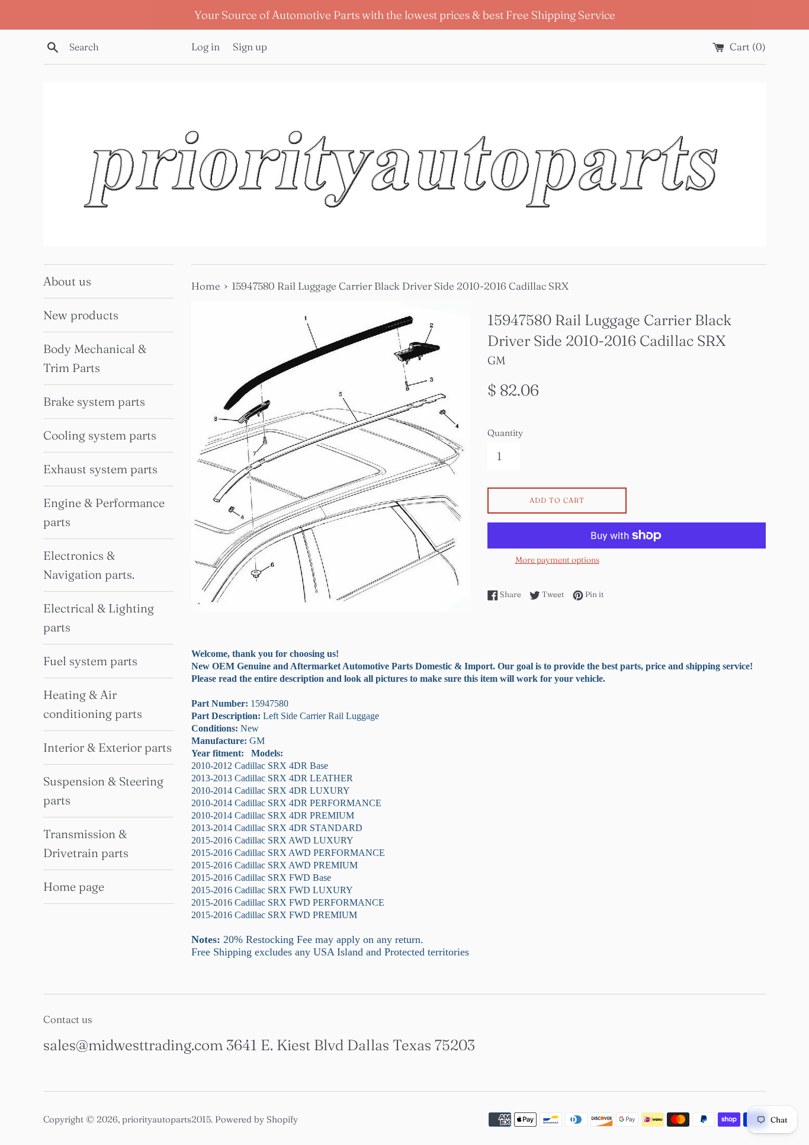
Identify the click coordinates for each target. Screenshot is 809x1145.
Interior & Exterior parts (107, 747)
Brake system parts (94, 401)
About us (67, 281)
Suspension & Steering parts (103, 790)
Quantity (505, 432)
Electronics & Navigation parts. (88, 565)
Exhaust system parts (100, 468)
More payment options (557, 559)
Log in (205, 46)
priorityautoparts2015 (166, 1119)
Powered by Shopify (256, 1119)
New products (80, 314)
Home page (73, 886)
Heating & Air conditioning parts (92, 704)
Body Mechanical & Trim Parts (94, 358)
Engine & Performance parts (104, 512)
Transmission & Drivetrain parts (86, 843)
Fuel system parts (90, 660)
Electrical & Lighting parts (98, 617)
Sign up (250, 46)
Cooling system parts (99, 435)
